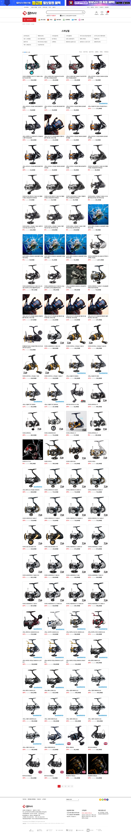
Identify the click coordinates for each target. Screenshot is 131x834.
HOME (24, 24)
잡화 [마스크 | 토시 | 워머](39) (86, 41)
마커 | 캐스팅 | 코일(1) (42, 41)
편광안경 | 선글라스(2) (71, 41)
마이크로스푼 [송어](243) (85, 35)
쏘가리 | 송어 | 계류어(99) (99, 35)
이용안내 (39, 799)
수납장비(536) (41, 44)
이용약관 (24, 799)
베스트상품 (42, 19)
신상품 (82, 19)
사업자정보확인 (41, 813)
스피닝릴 (32, 24)
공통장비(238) (97, 41)
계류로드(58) (41, 35)
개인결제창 (106, 7)
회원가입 (92, 7)
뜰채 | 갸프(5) (83, 38)
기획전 (50, 19)
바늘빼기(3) (96, 38)
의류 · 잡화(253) (27, 44)
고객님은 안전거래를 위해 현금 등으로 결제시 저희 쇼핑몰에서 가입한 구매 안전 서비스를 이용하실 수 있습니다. (45, 823)
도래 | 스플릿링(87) (70, 38)
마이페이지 (101, 7)
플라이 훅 (26, 41)
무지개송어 (28, 24)
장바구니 (96, 7)
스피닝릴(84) (69, 35)
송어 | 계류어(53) (41, 38)
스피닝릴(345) (55, 35)
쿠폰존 (75, 19)
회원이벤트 (58, 19)
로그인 (88, 7)
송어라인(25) (26, 35)
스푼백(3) (54, 41)
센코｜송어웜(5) (27, 38)
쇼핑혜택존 (67, 19)
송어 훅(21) (54, 38)
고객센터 (44, 799)
